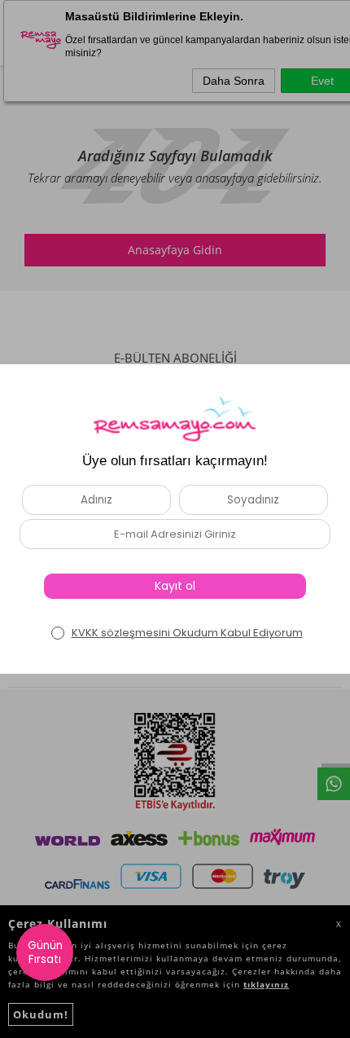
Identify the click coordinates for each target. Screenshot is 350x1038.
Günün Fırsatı (45, 952)
